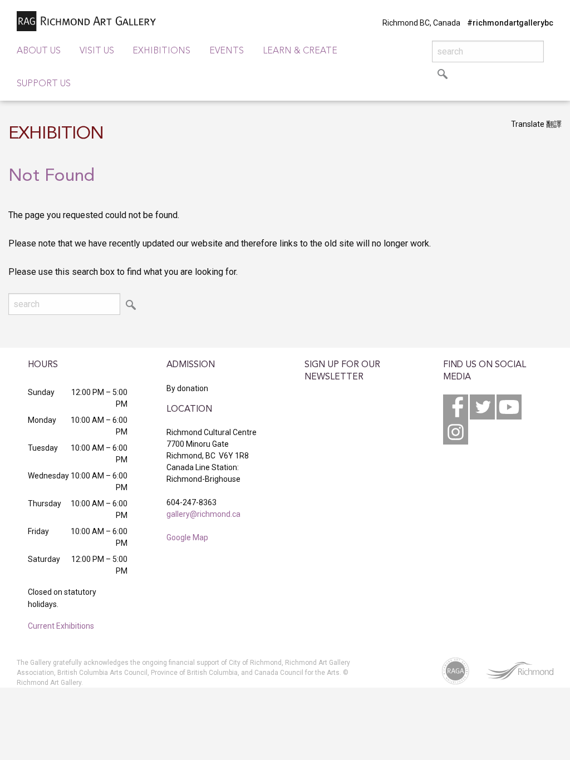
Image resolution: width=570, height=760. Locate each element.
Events (226, 51)
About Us (39, 51)
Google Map (187, 537)
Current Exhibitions (61, 625)
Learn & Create (300, 51)
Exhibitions (161, 51)
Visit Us (97, 51)
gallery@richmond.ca (203, 514)
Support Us (44, 84)
